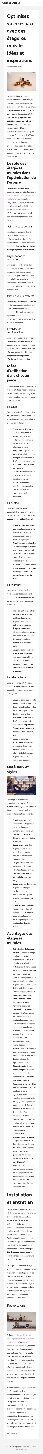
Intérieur (13, 1433)
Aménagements (11, 3)
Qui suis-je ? (26, 1447)
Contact (34, 1447)
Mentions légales (21, 1449)
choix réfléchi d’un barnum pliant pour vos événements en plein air (21, 1339)
